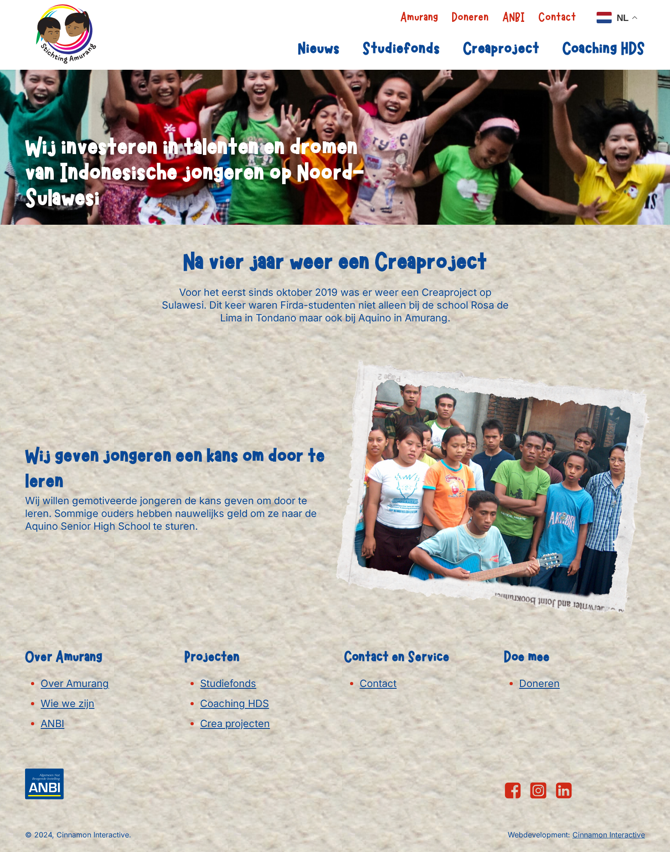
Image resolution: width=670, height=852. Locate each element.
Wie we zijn (67, 703)
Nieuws (319, 49)
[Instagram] (538, 790)
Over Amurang (75, 683)
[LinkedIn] (564, 790)
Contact (557, 17)
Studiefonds (401, 49)
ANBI (513, 17)
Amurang (419, 17)
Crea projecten (235, 723)
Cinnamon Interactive (608, 834)
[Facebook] (513, 790)
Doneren (470, 17)
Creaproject (501, 49)
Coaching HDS (603, 49)
